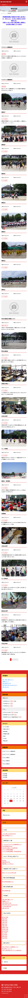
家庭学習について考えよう (8, 863)
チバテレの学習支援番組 (7, 849)
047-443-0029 (8, 989)
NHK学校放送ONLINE (7, 846)
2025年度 (5, 775)
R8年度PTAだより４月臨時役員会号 (12, 717)
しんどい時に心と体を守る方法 (9, 833)
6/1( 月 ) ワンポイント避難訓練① (8, 754)
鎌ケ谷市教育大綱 (6, 890)
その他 (5, 738)
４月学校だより (8, 706)
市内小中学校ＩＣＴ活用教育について (10, 947)
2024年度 (5, 777)
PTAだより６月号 (11, 712)
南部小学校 (4, 920)
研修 (5, 736)
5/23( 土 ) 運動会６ (6, 760)
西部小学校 (4, 924)
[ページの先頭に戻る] (26, 996)
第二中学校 (4, 932)
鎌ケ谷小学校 (5, 917)
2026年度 (5, 773)
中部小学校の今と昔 (6, 683)
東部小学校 (4, 919)
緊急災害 (5, 740)
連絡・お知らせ (7, 729)
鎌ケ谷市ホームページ (7, 948)
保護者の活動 (6, 733)
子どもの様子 (6, 726)
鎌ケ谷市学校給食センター (8, 881)
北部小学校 (4, 922)
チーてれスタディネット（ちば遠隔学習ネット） (12, 844)
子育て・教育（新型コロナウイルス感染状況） (11, 950)
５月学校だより (8, 703)
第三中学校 (4, 934)
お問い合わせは (5, 687)
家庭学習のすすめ (6, 862)
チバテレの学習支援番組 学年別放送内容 (11, 851)
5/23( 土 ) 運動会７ (6, 757)
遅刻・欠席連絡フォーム (7, 835)
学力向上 (4, 860)
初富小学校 (4, 925)
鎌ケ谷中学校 (5, 931)
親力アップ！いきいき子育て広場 (9, 872)
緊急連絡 (5, 731)
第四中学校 (4, 936)
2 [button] (12, 659)
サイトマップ (5, 993)
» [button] (17, 659)
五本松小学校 (5, 929)
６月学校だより (10, 701)
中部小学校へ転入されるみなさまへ (9, 685)
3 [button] (14, 659)
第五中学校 (4, 938)
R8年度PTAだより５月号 (10, 714)
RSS (6, 968)
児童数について (5, 681)
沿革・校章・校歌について (8, 679)
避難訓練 (6, 961)
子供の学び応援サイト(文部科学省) (10, 848)
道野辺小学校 (5, 927)
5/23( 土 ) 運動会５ (6, 763)
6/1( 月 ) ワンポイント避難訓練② (8, 751)
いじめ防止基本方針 (6, 906)
